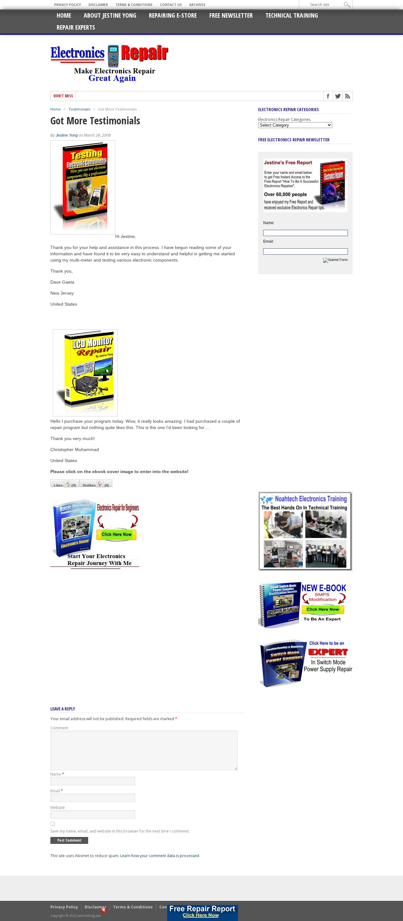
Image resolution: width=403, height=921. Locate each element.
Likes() (65, 485)
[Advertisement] (148, 629)
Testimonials (79, 109)
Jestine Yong (67, 135)
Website (57, 807)
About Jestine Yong (110, 15)
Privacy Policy (67, 5)
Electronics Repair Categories (284, 119)
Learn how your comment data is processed (159, 855)
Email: (268, 241)
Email (56, 791)
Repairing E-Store (173, 15)
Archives (197, 5)
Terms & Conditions (134, 5)
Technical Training (291, 15)
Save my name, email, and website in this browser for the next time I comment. (120, 831)
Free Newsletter (231, 15)
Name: (269, 223)
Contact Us (171, 5)
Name (57, 774)
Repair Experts (76, 27)
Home (64, 15)
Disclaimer (98, 5)
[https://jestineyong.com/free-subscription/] (202, 913)
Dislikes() (96, 485)
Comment (59, 728)
